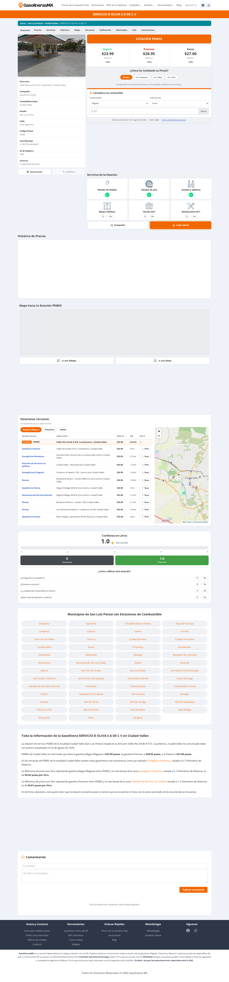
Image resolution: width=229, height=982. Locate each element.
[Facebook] (202, 5)
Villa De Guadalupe (185, 701)
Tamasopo (91, 686)
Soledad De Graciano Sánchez (44, 686)
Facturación (97, 5)
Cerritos (185, 631)
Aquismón (91, 623)
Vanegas (184, 693)
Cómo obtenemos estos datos (174, 120)
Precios (37, 30)
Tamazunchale (138, 686)
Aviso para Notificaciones (37, 930)
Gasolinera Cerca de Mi (76, 930)
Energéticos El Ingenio (33, 472)
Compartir (119, 225)
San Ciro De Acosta (91, 670)
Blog (179, 5)
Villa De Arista (91, 701)
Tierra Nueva (138, 693)
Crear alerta (182, 225)
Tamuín (44, 693)
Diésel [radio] (63, 429)
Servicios (50, 30)
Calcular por (155, 97)
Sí (103, 216)
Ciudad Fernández (184, 639)
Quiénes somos (153, 935)
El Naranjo (137, 647)
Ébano (91, 647)
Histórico (64, 30)
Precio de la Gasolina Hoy (75, 5)
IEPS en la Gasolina (116, 5)
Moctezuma (44, 662)
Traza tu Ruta (76, 939)
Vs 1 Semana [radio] (142, 77)
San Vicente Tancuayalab (91, 678)
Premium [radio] (49, 429)
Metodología (153, 930)
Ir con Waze (165, 360)
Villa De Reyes (138, 709)
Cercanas (89, 30)
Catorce (91, 631)
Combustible (96, 97)
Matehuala (91, 654)
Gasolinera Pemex (31, 448)
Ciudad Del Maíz (137, 639)
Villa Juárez (44, 717)
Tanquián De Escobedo (91, 693)
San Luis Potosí (138, 670)
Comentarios (147, 30)
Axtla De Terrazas (185, 623)
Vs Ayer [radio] (126, 77)
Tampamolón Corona (185, 686)
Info (134, 30)
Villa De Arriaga (138, 701)
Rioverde (184, 662)
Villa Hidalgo (184, 709)
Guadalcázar (184, 647)
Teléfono (70, 171)
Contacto (37, 944)
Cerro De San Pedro (44, 639)
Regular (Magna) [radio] (31, 429)
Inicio (23, 23)
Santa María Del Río (138, 678)
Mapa (77, 30)
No (110, 216)
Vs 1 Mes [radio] (158, 77)
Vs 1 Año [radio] (171, 77)
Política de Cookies (37, 939)
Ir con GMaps (69, 360)
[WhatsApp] (208, 5)
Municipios (121, 30)
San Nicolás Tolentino (44, 678)
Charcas (91, 639)
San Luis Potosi (35, 23)
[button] (174, 477)
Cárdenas (44, 631)
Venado (44, 701)
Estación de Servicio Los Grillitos (149, 781)
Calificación (105, 30)
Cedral (137, 631)
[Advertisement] (149, 148)
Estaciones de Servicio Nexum (37, 495)
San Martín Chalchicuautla (185, 670)
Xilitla (91, 717)
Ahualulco (44, 623)
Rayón (138, 662)
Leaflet (188, 522)
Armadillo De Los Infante (138, 623)
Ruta (147, 448)
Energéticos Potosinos (33, 456)
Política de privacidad (37, 935)
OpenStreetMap (201, 522)
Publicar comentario (193, 889)
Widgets (76, 944)
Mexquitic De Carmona (185, 654)
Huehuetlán (44, 654)
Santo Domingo (185, 678)
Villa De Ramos (91, 709)
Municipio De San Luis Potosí (91, 662)
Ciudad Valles (51, 23)
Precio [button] (121, 436)
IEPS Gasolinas (75, 935)
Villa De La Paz (44, 709)
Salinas (44, 670)
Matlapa (138, 654)
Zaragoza (138, 717)
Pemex (25, 480)
